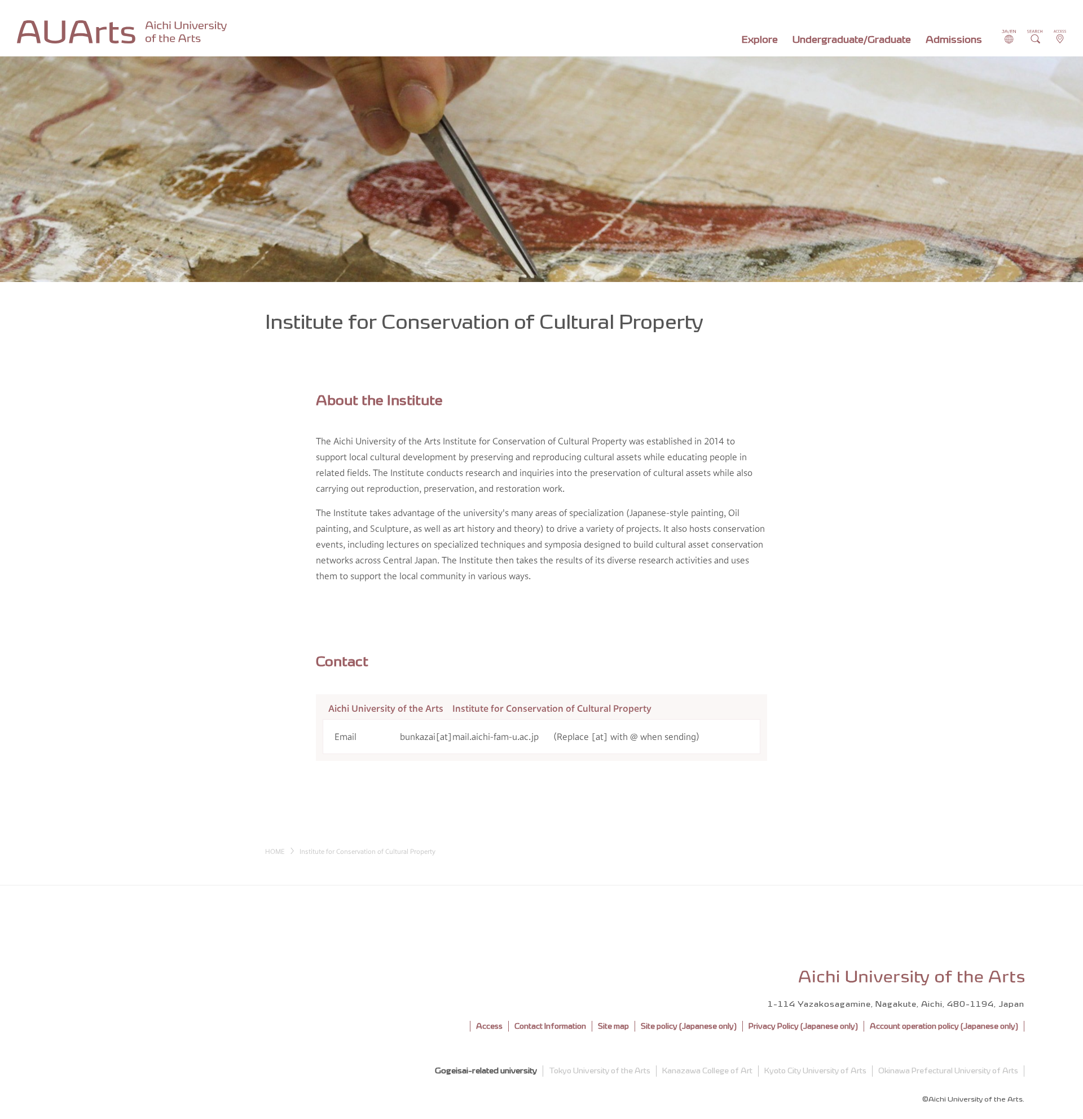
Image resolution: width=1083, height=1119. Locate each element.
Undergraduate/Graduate (852, 39)
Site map (613, 1026)
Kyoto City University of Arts (815, 1071)
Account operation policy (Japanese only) (944, 1026)
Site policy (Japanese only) (689, 1026)
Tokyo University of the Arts (599, 1071)
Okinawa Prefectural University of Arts (948, 1071)
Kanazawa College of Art (707, 1071)
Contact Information (550, 1026)
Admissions (954, 39)
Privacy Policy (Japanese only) (803, 1026)
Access (489, 1026)
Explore (760, 39)
